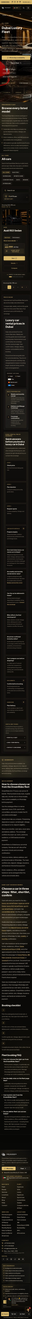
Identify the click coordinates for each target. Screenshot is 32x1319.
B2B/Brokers (6, 1217)
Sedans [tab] (25, 179)
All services (5, 1236)
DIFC (18, 1230)
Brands (4, 1189)
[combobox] (17, 190)
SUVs (18, 1189)
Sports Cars (20, 1197)
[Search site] (24, 8)
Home (4, 15)
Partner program (7, 1214)
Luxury (19, 1192)
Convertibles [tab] (8, 179)
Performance (16, 237)
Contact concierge (14, 747)
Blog (3, 1200)
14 (22, 287)
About (4, 1197)
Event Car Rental (7, 1233)
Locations (5, 1195)
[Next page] (26, 287)
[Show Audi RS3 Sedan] (10, 276)
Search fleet (15, 63)
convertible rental (8, 912)
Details (13, 263)
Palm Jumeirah (7, 958)
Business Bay (21, 1228)
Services (4, 1192)
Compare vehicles (22, 1205)
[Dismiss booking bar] (29, 1314)
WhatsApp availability (17, 58)
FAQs (3, 1203)
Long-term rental (13, 742)
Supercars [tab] (7, 176)
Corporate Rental (7, 1220)
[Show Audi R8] (19, 276)
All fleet (19, 1208)
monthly (5, 939)
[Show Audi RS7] (17, 276)
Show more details (10, 240)
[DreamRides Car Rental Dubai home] (16, 1154)
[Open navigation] (28, 8)
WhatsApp (9, 1168)
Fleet (22, 1168)
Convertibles (21, 1200)
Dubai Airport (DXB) (23, 1225)
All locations (21, 1233)
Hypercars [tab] (7, 183)
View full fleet (12, 737)
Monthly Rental (6, 1228)
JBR (28, 955)
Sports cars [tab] (18, 176)
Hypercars (20, 1195)
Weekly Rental (6, 1225)
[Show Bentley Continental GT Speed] (22, 276)
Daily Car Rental (7, 1230)
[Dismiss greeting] (7, 1297)
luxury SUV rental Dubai (15, 906)
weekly (23, 936)
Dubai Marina (22, 955)
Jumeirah (5, 960)
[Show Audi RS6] (16, 276)
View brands (23, 83)
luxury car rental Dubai (10, 903)
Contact (4, 1205)
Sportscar (7, 237)
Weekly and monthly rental (14, 582)
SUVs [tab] (18, 179)
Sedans (19, 1203)
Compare (14, 268)
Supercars (20, 1187)
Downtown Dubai (18, 958)
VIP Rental (5, 1222)
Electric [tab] (15, 172)
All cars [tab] (6, 172)
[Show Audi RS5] (14, 276)
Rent (13, 258)
